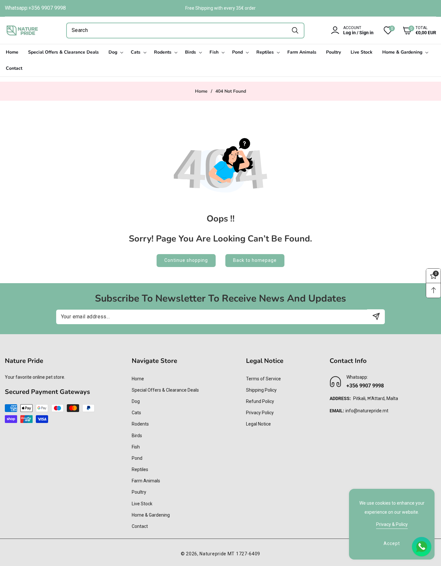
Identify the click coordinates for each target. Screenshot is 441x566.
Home (201, 91)
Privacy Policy (260, 412)
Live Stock (142, 503)
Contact (140, 526)
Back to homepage (255, 260)
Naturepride (213, 553)
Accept (392, 543)
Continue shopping (186, 260)
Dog (136, 401)
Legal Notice (258, 424)
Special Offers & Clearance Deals (165, 390)
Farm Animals (146, 480)
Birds (137, 435)
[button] (414, 30)
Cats (136, 412)
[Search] (295, 30)
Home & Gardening (151, 515)
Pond (137, 458)
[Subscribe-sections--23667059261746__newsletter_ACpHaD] (376, 316)
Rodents (140, 424)
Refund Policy (260, 401)
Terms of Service (263, 378)
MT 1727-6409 (244, 553)
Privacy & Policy (392, 524)
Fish (136, 446)
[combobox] (185, 30)
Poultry (139, 492)
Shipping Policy (261, 390)
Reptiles (140, 469)
